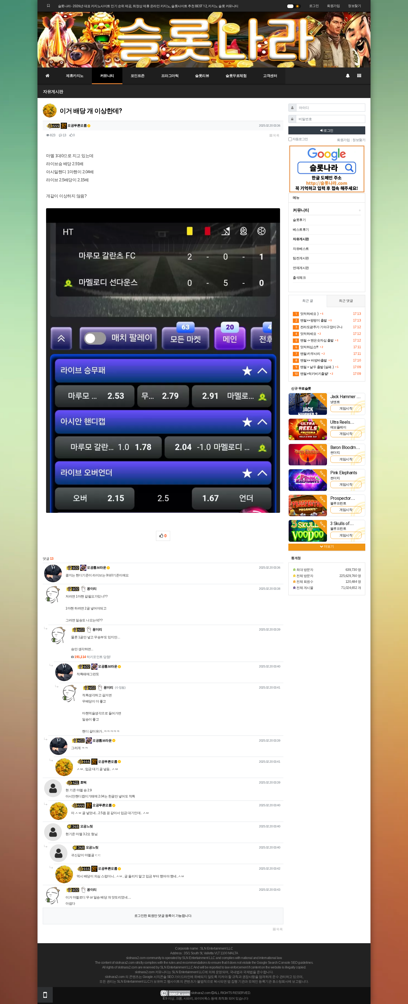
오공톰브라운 (96, 567)
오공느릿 (86, 826)
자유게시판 (53, 91)
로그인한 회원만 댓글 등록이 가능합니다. (163, 916)
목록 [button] (275, 135)
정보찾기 (354, 5)
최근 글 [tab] (307, 301)
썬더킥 (335, 453)
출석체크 (299, 278)
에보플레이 (338, 427)
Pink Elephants (343, 472)
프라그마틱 (170, 76)
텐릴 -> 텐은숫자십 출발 (314, 340)
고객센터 (270, 76)
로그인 (314, 5)
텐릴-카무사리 (307, 354)
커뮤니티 (107, 76)
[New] (308, 404)
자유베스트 (301, 249)
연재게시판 (301, 268)
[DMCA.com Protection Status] (175, 993)
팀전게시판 (301, 258)
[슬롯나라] (204, 39)
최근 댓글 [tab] (346, 301)
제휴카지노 (75, 76)
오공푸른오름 (77, 125)
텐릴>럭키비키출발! (311, 374)
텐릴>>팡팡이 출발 (311, 320)
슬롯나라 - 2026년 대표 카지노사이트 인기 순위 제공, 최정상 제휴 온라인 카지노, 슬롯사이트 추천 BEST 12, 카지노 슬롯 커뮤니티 (148, 6)
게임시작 (345, 408)
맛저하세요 (305, 334)
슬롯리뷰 (202, 76)
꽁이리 (91, 589)
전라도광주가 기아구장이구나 (318, 327)
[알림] (347, 75)
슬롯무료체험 (236, 76)
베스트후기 (301, 230)
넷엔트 (335, 402)
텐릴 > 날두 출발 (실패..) (314, 367)
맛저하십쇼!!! (306, 347)
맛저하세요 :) (307, 314)
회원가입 (333, 5)
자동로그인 (300, 139)
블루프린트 (338, 503)
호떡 (83, 782)
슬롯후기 (299, 220)
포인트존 (138, 76)
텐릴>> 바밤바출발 (311, 360)
